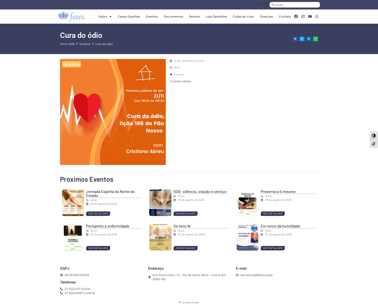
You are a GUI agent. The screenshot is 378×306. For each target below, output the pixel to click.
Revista (194, 16)
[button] (295, 38)
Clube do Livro (243, 16)
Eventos (152, 16)
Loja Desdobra (216, 16)
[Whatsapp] (317, 17)
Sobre (102, 16)
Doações (266, 16)
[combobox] (295, 4)
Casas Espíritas (129, 16)
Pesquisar (263, 3)
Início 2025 (67, 44)
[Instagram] (303, 17)
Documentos (173, 16)
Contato (285, 16)
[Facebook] (296, 17)
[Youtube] (310, 17)
